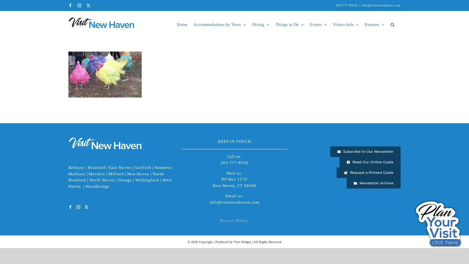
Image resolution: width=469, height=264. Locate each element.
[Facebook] (70, 207)
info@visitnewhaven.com (381, 5)
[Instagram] (78, 207)
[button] (392, 24)
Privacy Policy (234, 220)
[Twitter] (87, 207)
